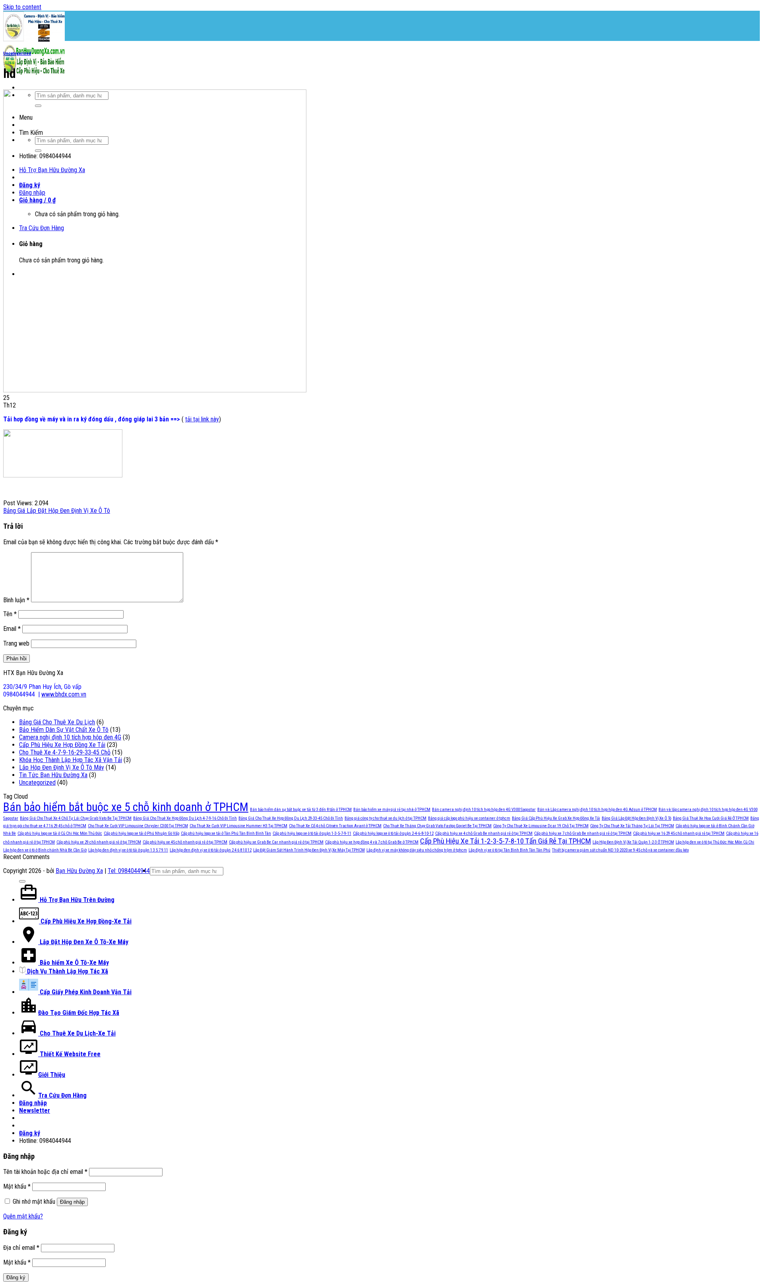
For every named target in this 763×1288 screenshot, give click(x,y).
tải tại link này (202, 419)
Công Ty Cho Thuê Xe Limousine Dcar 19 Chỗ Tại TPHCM (541, 825)
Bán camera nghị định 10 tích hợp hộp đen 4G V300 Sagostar (484, 809)
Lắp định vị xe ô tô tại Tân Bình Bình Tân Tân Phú (509, 850)
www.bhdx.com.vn (63, 694)
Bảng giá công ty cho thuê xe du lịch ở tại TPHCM (385, 818)
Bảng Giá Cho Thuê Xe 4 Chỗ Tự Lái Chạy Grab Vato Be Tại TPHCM (76, 818)
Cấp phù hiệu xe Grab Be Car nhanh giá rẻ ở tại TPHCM (276, 842)
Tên (10, 614)
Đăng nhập (72, 1202)
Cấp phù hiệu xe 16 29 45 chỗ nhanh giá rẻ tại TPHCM (678, 833)
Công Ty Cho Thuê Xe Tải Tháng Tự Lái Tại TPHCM (632, 825)
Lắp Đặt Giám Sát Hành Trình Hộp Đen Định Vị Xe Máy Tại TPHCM (309, 850)
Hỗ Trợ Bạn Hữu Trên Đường (76, 900)
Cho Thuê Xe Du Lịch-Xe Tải (77, 1033)
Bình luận (16, 600)
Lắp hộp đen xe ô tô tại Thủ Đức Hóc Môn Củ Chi (715, 842)
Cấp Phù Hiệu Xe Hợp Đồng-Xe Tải (85, 921)
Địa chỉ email (21, 1247)
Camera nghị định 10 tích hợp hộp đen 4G (70, 737)
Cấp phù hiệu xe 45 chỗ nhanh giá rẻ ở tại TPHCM (185, 842)
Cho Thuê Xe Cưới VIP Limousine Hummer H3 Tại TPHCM (238, 825)
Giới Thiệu (51, 1075)
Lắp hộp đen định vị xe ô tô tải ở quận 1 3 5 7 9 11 (128, 850)
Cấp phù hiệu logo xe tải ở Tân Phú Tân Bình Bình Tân (226, 833)
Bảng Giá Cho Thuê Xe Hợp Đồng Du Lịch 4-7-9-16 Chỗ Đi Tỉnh (185, 818)
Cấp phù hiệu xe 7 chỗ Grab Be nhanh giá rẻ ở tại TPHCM (582, 833)
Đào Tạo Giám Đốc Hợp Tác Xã (78, 1012)
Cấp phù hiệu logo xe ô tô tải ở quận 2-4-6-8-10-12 (393, 833)
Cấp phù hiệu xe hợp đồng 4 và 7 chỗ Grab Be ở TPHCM (371, 842)
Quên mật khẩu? (23, 1216)
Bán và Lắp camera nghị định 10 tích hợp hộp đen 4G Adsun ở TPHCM (597, 809)
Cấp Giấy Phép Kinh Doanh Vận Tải (85, 992)
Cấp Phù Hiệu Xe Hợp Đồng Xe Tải (62, 745)
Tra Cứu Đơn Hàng (62, 1095)
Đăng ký (15, 1277)
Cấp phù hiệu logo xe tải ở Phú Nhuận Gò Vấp (141, 833)
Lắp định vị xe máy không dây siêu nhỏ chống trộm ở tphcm (416, 850)
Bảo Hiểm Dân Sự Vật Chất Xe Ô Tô (63, 729)
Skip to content (22, 7)
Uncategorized (17, 53)
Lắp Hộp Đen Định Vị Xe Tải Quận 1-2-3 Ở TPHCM (633, 842)
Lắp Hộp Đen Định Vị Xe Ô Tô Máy (61, 767)
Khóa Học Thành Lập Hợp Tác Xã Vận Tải (70, 760)
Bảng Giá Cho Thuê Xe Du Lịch (57, 722)
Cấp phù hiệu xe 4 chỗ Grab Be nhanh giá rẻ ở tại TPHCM (484, 833)
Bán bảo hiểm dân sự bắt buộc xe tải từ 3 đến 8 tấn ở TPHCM (301, 809)
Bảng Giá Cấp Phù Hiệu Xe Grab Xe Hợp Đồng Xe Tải (556, 818)
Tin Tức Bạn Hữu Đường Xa (53, 775)
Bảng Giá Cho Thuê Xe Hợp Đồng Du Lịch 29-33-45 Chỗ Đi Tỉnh (290, 818)
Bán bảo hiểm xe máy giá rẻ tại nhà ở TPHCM (391, 809)
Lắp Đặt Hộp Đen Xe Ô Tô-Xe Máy (83, 942)
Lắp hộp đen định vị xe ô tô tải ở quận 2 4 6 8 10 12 (211, 850)
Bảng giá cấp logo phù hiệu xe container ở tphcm (469, 818)
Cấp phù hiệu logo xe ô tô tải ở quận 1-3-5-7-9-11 (312, 833)
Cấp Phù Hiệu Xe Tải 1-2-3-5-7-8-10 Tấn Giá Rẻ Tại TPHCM (505, 841)
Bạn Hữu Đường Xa (79, 871)
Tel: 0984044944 (129, 871)
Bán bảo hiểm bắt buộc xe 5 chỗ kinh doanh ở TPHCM (125, 807)
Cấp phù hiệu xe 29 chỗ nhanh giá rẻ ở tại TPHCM (98, 842)
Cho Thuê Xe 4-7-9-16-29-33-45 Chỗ (64, 752)
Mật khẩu (17, 1186)
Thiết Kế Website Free (69, 1054)
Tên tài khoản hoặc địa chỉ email (45, 1171)
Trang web (16, 643)
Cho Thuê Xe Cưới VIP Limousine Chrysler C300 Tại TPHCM (138, 825)
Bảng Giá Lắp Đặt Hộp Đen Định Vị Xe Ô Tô (56, 510)
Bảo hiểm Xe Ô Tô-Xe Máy (73, 962)
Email (12, 628)
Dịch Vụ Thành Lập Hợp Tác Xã (66, 971)
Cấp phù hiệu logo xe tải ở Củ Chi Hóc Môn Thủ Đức (59, 833)
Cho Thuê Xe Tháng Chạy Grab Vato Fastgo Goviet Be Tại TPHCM (437, 825)
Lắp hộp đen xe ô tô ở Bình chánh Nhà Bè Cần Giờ (45, 850)
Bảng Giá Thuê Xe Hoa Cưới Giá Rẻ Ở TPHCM (711, 818)
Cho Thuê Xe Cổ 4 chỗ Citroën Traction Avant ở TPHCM (335, 825)
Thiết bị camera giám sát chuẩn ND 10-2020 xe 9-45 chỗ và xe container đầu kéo (620, 850)
